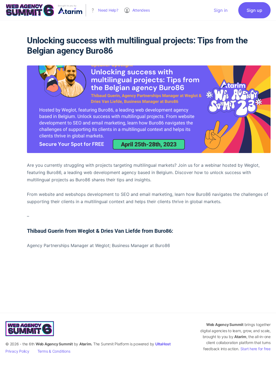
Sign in (220, 10)
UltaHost (163, 344)
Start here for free (255, 348)
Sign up (254, 10)
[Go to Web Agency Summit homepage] (29, 10)
